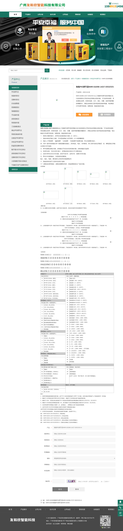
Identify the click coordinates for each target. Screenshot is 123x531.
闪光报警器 (15, 103)
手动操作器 (15, 115)
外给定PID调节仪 (95, 78)
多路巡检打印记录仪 (18, 153)
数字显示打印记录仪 (18, 149)
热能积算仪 (15, 96)
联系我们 (103, 14)
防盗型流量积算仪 (18, 146)
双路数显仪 (15, 107)
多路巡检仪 (15, 119)
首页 (72, 78)
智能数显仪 (15, 111)
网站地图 (70, 523)
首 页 (10, 509)
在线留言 (90, 14)
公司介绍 (40, 14)
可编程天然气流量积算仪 (20, 165)
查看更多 (15, 169)
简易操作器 (15, 122)
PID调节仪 (15, 92)
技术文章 (53, 14)
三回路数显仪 (16, 126)
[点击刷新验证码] (71, 481)
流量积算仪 (15, 99)
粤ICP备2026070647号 (87, 518)
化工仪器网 (56, 523)
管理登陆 (63, 523)
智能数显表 (85, 78)
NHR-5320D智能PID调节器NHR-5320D (58, 502)
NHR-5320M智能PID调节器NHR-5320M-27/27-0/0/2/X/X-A (64, 500)
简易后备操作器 (17, 134)
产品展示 (28, 14)
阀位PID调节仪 (17, 130)
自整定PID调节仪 (17, 138)
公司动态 (65, 14)
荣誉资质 (78, 14)
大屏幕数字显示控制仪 (19, 161)
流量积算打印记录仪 (18, 157)
